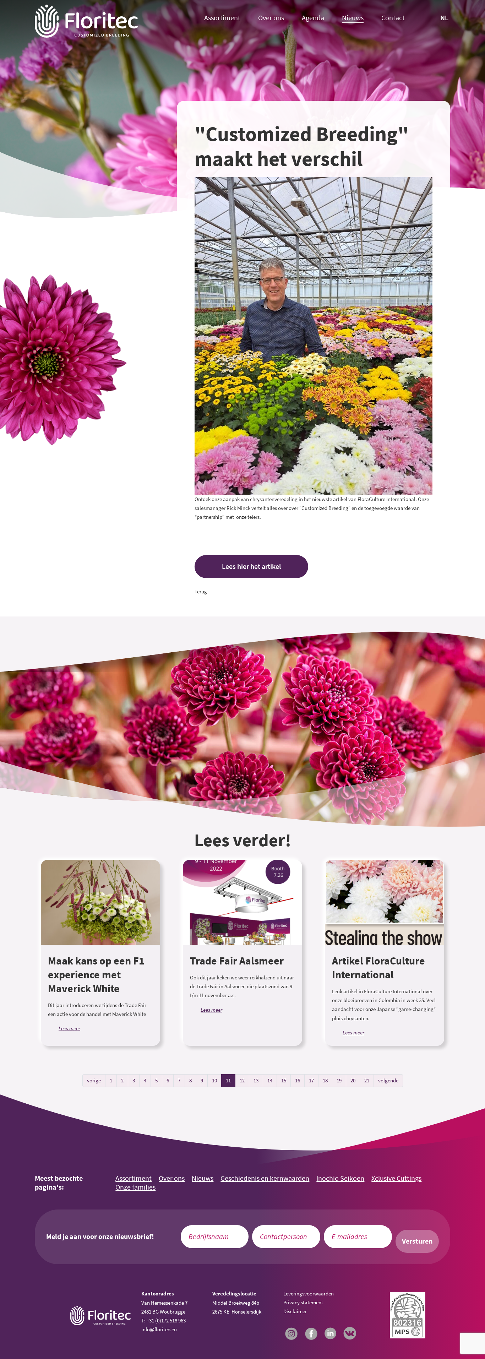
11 (228, 1080)
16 (297, 1080)
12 (242, 1080)
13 (256, 1080)
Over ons (271, 17)
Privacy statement (303, 1302)
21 (366, 1080)
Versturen (417, 1241)
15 (283, 1080)
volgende (388, 1080)
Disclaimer (295, 1311)
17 (311, 1080)
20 (352, 1080)
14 (269, 1080)
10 (214, 1080)
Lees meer (69, 1028)
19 (339, 1080)
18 (325, 1080)
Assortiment (222, 17)
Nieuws (353, 17)
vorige (94, 1080)
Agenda (313, 17)
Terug (201, 591)
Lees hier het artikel (251, 566)
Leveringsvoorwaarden (308, 1293)
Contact (393, 17)
